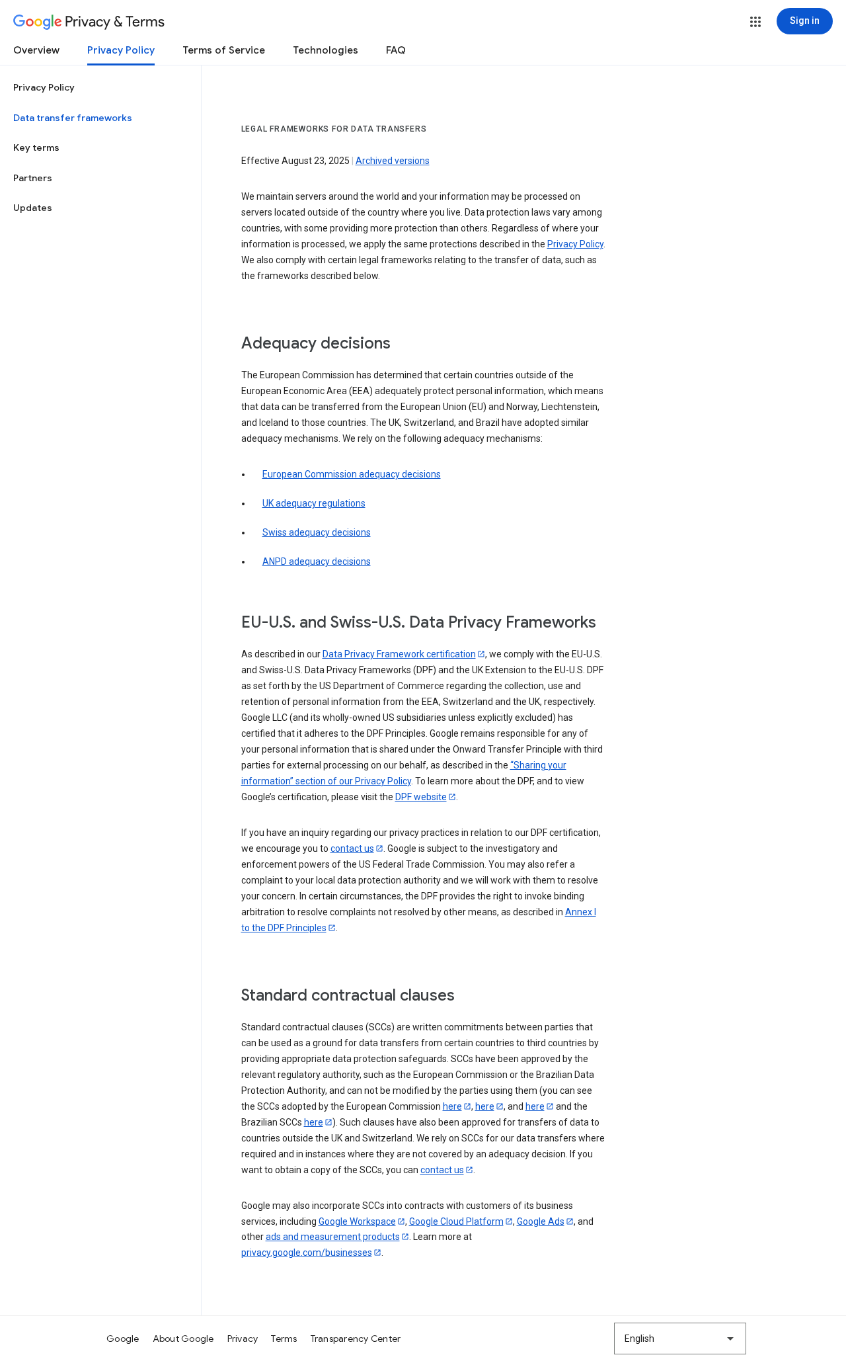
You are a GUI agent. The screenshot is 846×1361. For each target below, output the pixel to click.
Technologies (325, 50)
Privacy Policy (121, 50)
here (452, 1106)
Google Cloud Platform (456, 1221)
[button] (755, 22)
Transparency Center (356, 1338)
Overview (36, 50)
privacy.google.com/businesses (306, 1252)
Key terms (36, 147)
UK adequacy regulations (313, 503)
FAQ (396, 50)
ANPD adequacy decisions (316, 561)
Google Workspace (357, 1221)
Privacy (242, 1338)
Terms (284, 1338)
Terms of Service (223, 50)
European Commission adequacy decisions (351, 474)
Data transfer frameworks (72, 118)
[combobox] (680, 1338)
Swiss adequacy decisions (316, 532)
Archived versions (393, 160)
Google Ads (540, 1221)
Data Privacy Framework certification (399, 654)
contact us (352, 848)
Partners (32, 178)
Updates (32, 208)
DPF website (421, 797)
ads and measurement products (333, 1236)
